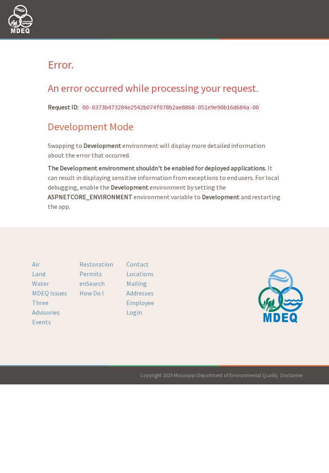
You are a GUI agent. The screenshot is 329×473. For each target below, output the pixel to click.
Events (41, 322)
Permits (90, 274)
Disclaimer (291, 375)
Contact (137, 264)
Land (38, 274)
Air (36, 264)
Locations (140, 274)
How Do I (91, 293)
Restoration (96, 264)
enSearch (92, 283)
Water (40, 283)
